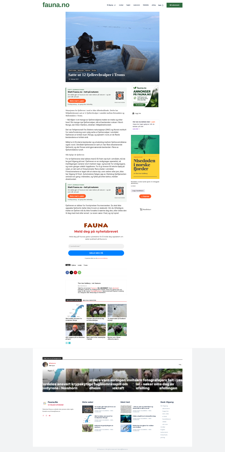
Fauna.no (94, 288)
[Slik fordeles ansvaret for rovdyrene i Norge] (75, 310)
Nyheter (87, 70)
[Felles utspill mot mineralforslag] (125, 419)
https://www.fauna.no (82, 285)
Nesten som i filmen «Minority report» (114, 338)
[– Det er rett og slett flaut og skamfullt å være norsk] (125, 409)
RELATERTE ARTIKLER (74, 300)
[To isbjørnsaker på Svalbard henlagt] (117, 310)
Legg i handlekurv (138, 191)
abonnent (115, 288)
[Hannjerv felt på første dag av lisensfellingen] (96, 310)
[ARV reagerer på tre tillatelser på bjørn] (75, 329)
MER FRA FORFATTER (89, 300)
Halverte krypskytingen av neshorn (103, 426)
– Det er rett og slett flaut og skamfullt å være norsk (143, 407)
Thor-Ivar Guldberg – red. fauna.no (89, 283)
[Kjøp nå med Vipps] (145, 196)
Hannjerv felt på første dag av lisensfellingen (95, 319)
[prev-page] (67, 343)
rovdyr (80, 265)
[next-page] (69, 343)
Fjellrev (74, 265)
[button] (160, 5)
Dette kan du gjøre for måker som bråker (143, 426)
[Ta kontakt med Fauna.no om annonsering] (139, 104)
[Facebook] (67, 272)
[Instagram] (46, 415)
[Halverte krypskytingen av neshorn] (87, 428)
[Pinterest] (75, 272)
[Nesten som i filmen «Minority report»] (117, 329)
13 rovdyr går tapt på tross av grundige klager (105, 407)
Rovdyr (94, 70)
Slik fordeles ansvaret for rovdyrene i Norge (74, 319)
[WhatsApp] (79, 272)
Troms (86, 265)
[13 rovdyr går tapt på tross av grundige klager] (87, 409)
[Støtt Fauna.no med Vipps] (119, 95)
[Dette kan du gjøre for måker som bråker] (125, 428)
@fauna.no (52, 363)
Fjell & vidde (72, 70)
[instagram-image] (54, 380)
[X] (71, 272)
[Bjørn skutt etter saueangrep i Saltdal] (96, 329)
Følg (180, 364)
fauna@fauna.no (96, 291)
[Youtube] (49, 415)
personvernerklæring (102, 258)
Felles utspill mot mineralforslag (144, 416)
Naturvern (81, 70)
